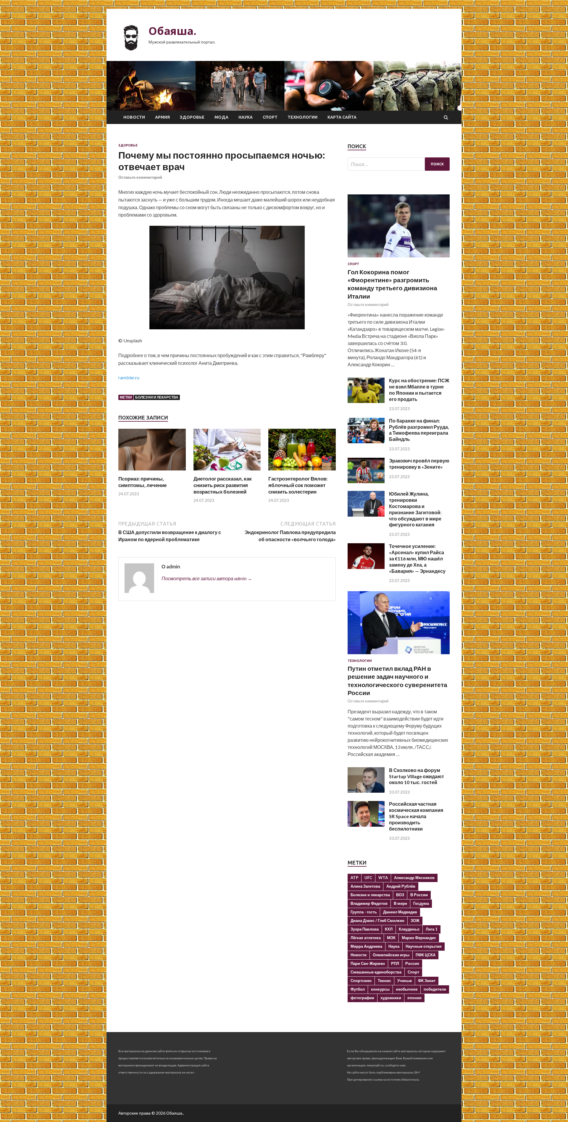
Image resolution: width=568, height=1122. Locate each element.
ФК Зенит (426, 980)
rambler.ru (128, 377)
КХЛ (389, 929)
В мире (400, 903)
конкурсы (380, 989)
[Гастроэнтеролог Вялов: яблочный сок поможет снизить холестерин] (302, 472)
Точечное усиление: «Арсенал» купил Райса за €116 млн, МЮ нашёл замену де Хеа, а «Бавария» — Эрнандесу (417, 558)
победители (435, 989)
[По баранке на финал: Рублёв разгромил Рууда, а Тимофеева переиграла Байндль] (366, 441)
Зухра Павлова (365, 929)
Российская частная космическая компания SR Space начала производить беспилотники (416, 816)
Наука (245, 117)
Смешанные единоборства (376, 972)
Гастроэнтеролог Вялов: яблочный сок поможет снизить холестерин (297, 485)
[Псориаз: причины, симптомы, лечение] (152, 472)
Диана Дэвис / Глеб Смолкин (377, 920)
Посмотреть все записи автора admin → (207, 578)
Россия (412, 963)
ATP (354, 877)
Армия (162, 117)
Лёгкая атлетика (366, 937)
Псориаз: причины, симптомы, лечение (142, 481)
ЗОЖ (415, 920)
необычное (406, 989)
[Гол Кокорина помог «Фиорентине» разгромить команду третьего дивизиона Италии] (399, 258)
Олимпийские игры (391, 954)
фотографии (362, 997)
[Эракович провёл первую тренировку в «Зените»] (366, 481)
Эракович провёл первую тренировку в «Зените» (419, 464)
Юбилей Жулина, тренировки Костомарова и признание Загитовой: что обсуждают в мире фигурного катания (415, 509)
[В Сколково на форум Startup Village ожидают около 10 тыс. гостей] (366, 791)
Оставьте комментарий (140, 177)
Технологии (302, 117)
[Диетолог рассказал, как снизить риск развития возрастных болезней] (227, 472)
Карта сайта (341, 117)
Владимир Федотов (369, 903)
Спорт (270, 117)
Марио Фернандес (419, 937)
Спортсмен (361, 980)
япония (414, 997)
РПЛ (395, 963)
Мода (221, 117)
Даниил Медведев (400, 912)
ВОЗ (400, 894)
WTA (383, 877)
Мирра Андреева (366, 946)
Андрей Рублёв (400, 886)
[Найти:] (399, 164)
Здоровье (192, 117)
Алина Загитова (365, 886)
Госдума (421, 903)
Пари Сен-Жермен (368, 963)
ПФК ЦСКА (425, 954)
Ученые (404, 980)
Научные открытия (424, 946)
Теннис (384, 980)
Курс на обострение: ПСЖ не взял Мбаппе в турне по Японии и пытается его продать (419, 390)
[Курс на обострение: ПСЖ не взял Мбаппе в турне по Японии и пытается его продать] (366, 401)
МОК (391, 937)
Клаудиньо (409, 929)
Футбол (358, 989)
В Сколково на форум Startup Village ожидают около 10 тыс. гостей (416, 776)
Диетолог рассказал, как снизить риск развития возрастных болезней (222, 485)
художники (390, 997)
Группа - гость (364, 912)
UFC (368, 877)
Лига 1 (432, 929)
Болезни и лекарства (156, 397)
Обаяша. (172, 31)
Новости (134, 117)
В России (419, 894)
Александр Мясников (414, 877)
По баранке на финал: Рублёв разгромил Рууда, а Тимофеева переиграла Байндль (419, 430)
